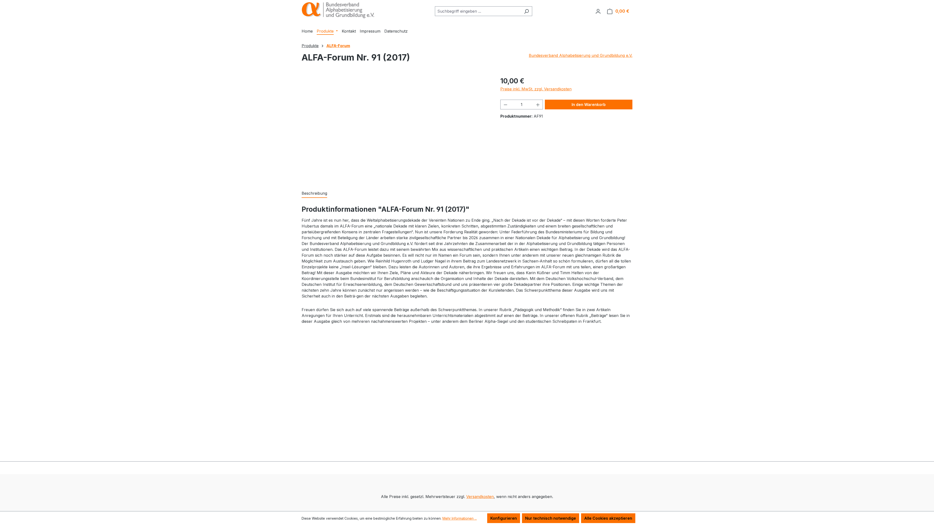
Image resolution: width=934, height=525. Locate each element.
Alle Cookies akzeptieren (608, 518)
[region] (396, 128)
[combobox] (478, 11)
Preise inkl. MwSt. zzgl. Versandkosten (536, 89)
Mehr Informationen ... (459, 518)
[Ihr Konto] (598, 11)
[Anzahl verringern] (505, 104)
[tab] (314, 193)
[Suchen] (526, 11)
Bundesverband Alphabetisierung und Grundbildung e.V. (580, 55)
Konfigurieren (503, 518)
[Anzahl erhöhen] (538, 104)
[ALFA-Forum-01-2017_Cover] (396, 128)
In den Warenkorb (589, 104)
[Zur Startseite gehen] (338, 10)
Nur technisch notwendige (550, 518)
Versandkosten (480, 496)
